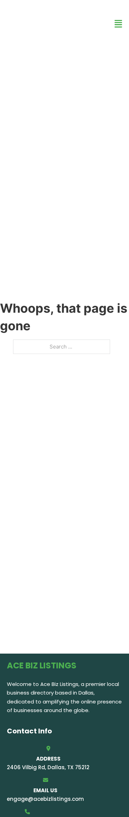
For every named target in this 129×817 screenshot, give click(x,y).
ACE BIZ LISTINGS (31, 24)
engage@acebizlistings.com (45, 799)
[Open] (118, 24)
